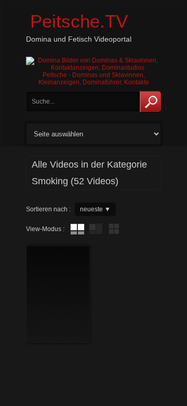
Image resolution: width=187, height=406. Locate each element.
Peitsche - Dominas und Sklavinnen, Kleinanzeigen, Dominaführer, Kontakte (93, 78)
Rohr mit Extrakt (95, 229)
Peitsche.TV (79, 21)
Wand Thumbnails (114, 229)
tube (77, 229)
